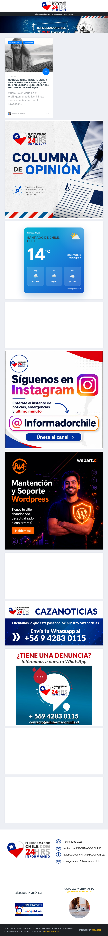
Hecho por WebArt (74, 289)
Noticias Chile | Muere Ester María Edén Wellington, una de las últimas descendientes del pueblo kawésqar (28, 84)
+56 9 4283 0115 (72, 841)
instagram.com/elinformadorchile (81, 861)
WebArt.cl (96, 930)
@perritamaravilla (79, 891)
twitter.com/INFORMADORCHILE (82, 848)
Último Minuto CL (52, 931)
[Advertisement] (54, 325)
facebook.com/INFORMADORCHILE (84, 854)
